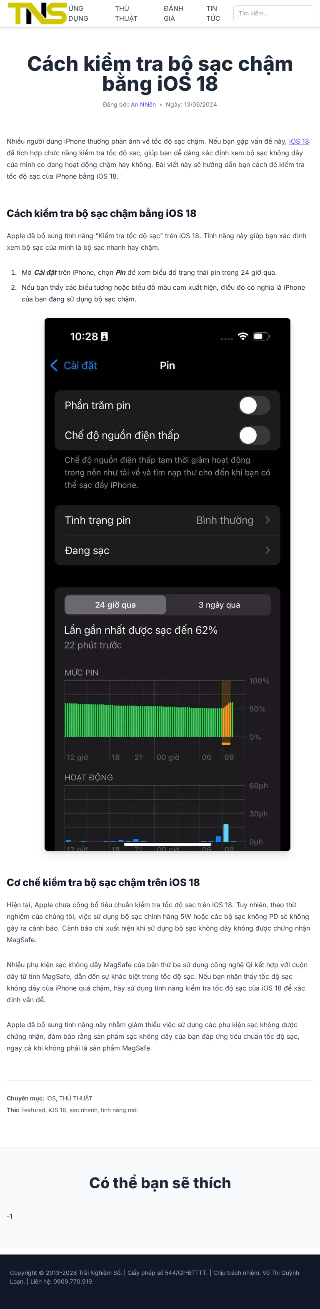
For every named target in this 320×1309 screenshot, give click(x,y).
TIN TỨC (213, 13)
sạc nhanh (84, 1109)
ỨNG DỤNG (78, 13)
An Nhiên (143, 104)
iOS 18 (299, 141)
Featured (33, 1109)
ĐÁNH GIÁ (173, 13)
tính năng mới (119, 1109)
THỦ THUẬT (126, 13)
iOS (51, 1098)
